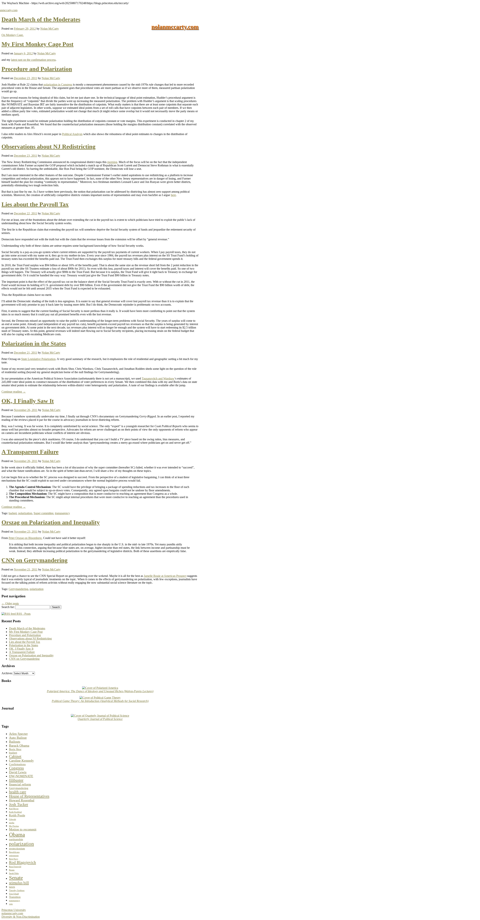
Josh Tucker (18, 804)
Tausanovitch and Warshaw (158, 378)
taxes (12, 886)
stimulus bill (19, 883)
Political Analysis (72, 134)
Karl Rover (14, 809)
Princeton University (14, 910)
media (11, 823)
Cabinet (15, 756)
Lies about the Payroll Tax (35, 204)
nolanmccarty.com (175, 26)
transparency (62, 513)
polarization (25, 513)
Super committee (43, 513)
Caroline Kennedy (21, 760)
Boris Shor (15, 749)
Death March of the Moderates (41, 19)
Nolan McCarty (49, 28)
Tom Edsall (14, 894)
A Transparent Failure (30, 451)
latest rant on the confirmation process (33, 59)
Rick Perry (13, 859)
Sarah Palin (14, 873)
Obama (17, 834)
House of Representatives (29, 796)
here (173, 195)
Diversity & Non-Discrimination (21, 916)
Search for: (8, 607)
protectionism (17, 848)
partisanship (16, 839)
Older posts (10, 603)
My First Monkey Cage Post (38, 44)
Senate (16, 878)
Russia (11, 870)
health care (17, 792)
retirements (14, 856)
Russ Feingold (15, 867)
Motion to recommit (22, 829)
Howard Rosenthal (21, 800)
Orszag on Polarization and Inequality (51, 522)
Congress (16, 768)
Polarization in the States (34, 343)
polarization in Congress (58, 84)
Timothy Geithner (17, 890)
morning (112, 162)
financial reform (20, 784)
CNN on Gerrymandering (35, 560)
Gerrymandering (18, 589)
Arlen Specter (18, 734)
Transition (15, 896)
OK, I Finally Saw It (28, 401)
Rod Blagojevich (22, 862)
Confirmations (17, 764)
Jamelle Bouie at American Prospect (165, 575)
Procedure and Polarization (37, 68)
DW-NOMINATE (21, 776)
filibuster (16, 780)
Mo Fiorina (14, 826)
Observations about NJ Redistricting (48, 146)
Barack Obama (19, 745)
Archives (7, 673)
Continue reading (14, 391)
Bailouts (14, 741)
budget (13, 513)
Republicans (14, 852)
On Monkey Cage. (13, 35)
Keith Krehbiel (15, 812)
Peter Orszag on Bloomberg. (25, 538)
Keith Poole (17, 815)
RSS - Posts (23, 613)
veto (11, 904)
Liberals (12, 819)
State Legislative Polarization (38, 359)
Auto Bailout (18, 738)
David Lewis (17, 772)
